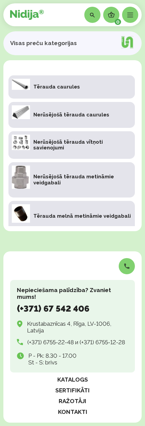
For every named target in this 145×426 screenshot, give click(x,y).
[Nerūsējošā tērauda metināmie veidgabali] (71, 179)
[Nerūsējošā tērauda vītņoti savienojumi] (71, 145)
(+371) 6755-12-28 (102, 342)
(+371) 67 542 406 (53, 309)
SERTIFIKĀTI (72, 390)
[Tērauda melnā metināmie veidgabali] (71, 216)
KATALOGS (72, 379)
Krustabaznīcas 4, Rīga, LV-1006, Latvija (69, 327)
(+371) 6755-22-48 (50, 342)
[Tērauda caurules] (71, 87)
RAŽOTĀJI (72, 401)
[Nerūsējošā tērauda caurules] (71, 115)
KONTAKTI (72, 412)
